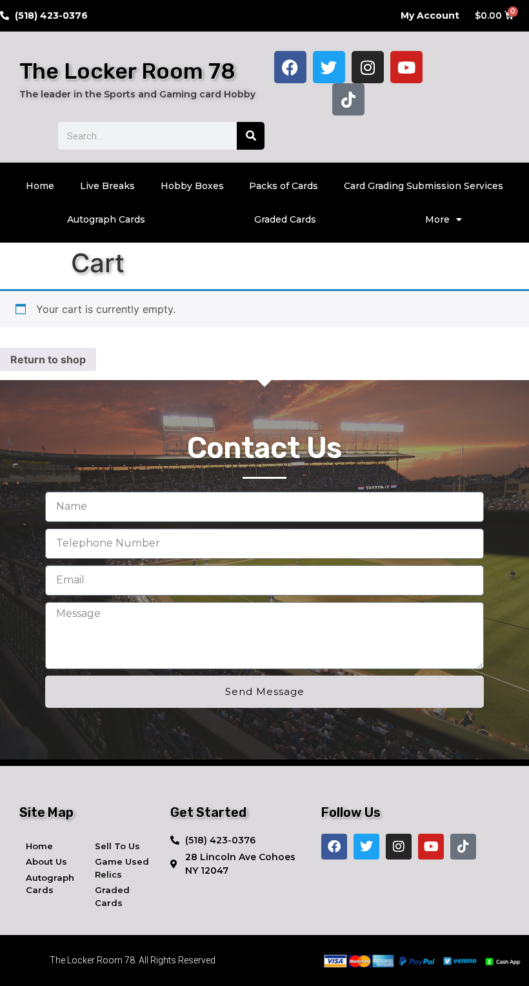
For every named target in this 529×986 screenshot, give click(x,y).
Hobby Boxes (192, 186)
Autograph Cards (106, 219)
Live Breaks (107, 186)
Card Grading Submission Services (423, 186)
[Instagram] (368, 67)
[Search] (250, 136)
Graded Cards (285, 219)
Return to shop (48, 359)
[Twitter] (329, 67)
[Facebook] (290, 67)
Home (40, 186)
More (437, 219)
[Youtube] (406, 67)
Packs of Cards (283, 186)
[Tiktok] (348, 99)
